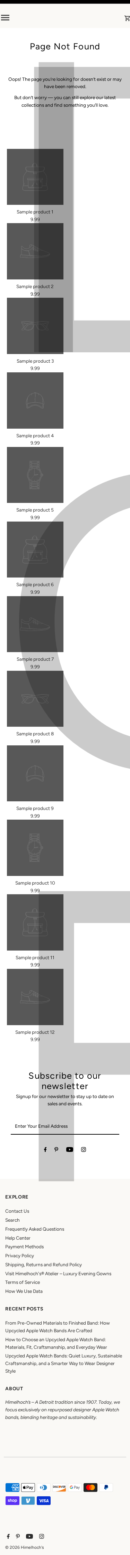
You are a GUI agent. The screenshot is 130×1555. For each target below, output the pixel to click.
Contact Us (17, 1211)
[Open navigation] (23, 17)
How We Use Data (24, 1291)
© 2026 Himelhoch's (24, 1547)
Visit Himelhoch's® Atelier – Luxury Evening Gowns (58, 1273)
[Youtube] (69, 1151)
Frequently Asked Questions (34, 1229)
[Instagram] (83, 1151)
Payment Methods (24, 1246)
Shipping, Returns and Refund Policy (43, 1264)
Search (12, 1220)
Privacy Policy (19, 1255)
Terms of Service (22, 1282)
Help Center (18, 1238)
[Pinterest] (56, 1151)
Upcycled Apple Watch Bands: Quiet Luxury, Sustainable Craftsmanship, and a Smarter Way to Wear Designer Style (63, 1363)
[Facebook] (45, 1151)
